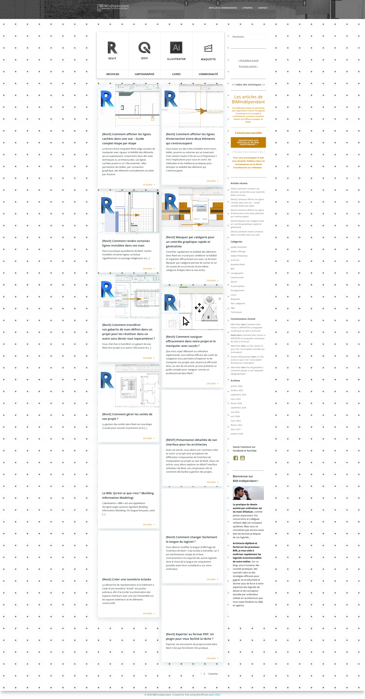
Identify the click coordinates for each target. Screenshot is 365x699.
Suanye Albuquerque (241, 356)
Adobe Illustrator (239, 247)
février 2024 (236, 425)
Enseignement (237, 290)
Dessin (234, 281)
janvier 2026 (236, 386)
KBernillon (236, 324)
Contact (262, 7)
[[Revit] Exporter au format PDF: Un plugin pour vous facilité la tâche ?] (192, 605)
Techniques (236, 312)
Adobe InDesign (238, 251)
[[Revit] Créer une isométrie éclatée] (128, 549)
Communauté (237, 277)
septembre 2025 (238, 394)
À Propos (248, 7)
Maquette (235, 299)
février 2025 (236, 403)
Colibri (217, 694)
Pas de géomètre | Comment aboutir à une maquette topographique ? (247, 370)
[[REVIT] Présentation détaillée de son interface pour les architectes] (192, 411)
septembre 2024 (238, 407)
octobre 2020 (237, 433)
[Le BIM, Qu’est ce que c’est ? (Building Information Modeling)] (128, 461)
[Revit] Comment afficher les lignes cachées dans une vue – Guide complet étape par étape (247, 202)
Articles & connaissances (223, 7)
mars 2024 (236, 420)
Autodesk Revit (238, 264)
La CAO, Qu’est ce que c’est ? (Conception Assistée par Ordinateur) (248, 349)
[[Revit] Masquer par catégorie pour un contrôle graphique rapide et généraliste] (192, 208)
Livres (233, 294)
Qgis (233, 307)
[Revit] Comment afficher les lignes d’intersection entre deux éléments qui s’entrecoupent (247, 213)
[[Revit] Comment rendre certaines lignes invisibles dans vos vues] (128, 212)
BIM (232, 268)
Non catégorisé (238, 303)
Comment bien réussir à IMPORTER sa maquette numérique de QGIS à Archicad (246, 327)
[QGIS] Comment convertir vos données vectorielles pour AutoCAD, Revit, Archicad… (248, 191)
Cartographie (237, 273)
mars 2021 (236, 429)
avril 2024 (235, 416)
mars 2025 (236, 399)
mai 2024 (235, 412)
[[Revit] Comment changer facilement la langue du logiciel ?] (192, 509)
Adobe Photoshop (239, 255)
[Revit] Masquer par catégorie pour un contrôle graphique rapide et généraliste (247, 224)
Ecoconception (238, 286)
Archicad (235, 260)
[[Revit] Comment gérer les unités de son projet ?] (128, 385)
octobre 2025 (237, 390)
